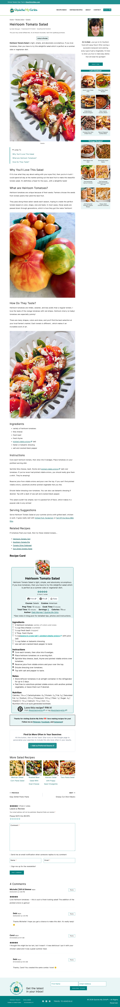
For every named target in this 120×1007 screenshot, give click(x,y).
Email (47, 860)
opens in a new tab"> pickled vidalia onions (40, 636)
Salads (28, 19)
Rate (55, 599)
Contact (97, 10)
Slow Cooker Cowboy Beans (103, 111)
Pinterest (37, 722)
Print (32, 599)
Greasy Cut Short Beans (65, 795)
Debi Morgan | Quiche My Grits (45, 612)
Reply (72, 890)
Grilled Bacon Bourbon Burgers (88, 111)
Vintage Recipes (76, 10)
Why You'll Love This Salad (23, 154)
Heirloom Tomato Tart (21, 539)
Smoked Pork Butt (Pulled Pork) (88, 132)
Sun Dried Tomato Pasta (22, 549)
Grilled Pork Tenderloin (44, 518)
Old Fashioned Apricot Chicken (88, 182)
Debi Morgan (16, 29)
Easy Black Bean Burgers (103, 90)
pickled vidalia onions (21, 442)
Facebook (45, 722)
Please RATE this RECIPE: (20, 816)
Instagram (58, 722)
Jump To (17, 150)
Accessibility (29, 1002)
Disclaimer (27, 1000)
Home (12, 19)
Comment (15, 825)
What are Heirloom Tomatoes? (24, 158)
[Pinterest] (49, 1001)
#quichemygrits (58, 710)
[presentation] (88, 81)
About (88, 10)
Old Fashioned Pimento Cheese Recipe (88, 205)
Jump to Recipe (42, 38)
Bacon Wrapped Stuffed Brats (103, 132)
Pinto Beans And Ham (88, 161)
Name (13, 860)
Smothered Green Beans (103, 161)
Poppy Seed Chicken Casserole (103, 204)
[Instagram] (46, 1001)
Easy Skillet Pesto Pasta (19, 795)
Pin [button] (43, 599)
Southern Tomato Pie (21, 542)
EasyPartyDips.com (33, 2)
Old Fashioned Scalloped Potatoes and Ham (103, 183)
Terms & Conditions (14, 1002)
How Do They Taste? (20, 162)
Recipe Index (61, 10)
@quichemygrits (36, 710)
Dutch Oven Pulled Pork (88, 90)
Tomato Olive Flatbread (22, 545)
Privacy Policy (15, 1000)
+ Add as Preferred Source (41, 746)
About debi (95, 64)
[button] (39, 592)
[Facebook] (43, 1001)
